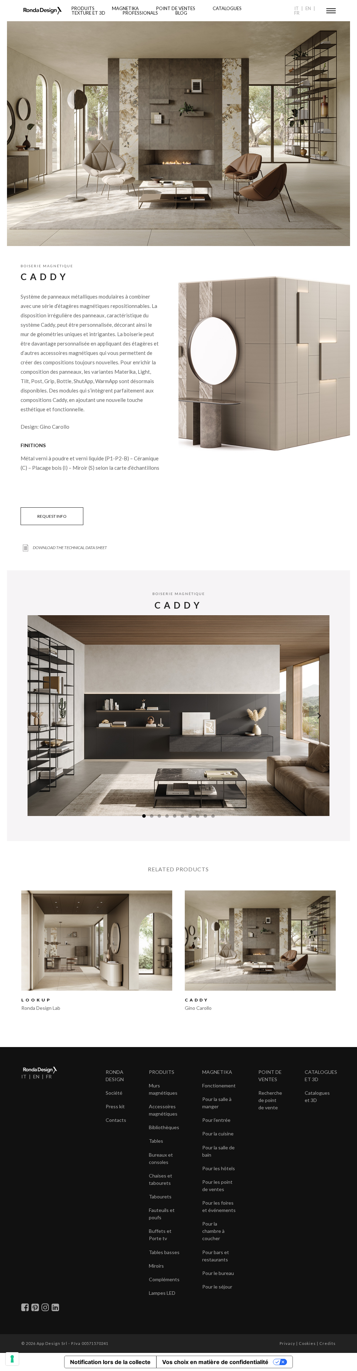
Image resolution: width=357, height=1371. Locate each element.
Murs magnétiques (163, 1089)
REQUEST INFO (52, 516)
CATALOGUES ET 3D (321, 1075)
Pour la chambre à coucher (213, 1231)
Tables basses (164, 1252)
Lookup (36, 1000)
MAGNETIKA (217, 1072)
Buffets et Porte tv (160, 1234)
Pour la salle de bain (218, 1151)
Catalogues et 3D (317, 1096)
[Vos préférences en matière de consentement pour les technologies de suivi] (12, 1358)
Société (114, 1093)
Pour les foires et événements (219, 1206)
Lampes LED (162, 1293)
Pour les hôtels (218, 1168)
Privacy (287, 1343)
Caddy (197, 1000)
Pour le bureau (218, 1273)
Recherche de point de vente (270, 1100)
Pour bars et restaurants (215, 1255)
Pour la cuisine (218, 1133)
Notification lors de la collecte (110, 1361)
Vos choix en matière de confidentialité (215, 1361)
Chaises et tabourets (160, 1179)
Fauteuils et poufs (162, 1213)
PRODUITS (161, 1072)
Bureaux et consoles (161, 1158)
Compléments (164, 1279)
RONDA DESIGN (115, 1075)
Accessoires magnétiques (163, 1110)
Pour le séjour (217, 1287)
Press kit (115, 1106)
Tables (156, 1141)
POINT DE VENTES (270, 1075)
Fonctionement (219, 1085)
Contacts (116, 1120)
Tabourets (160, 1196)
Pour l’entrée (216, 1120)
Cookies (307, 1343)
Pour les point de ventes (217, 1185)
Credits (327, 1343)
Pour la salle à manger (216, 1102)
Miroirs (156, 1266)
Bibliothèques (164, 1127)
